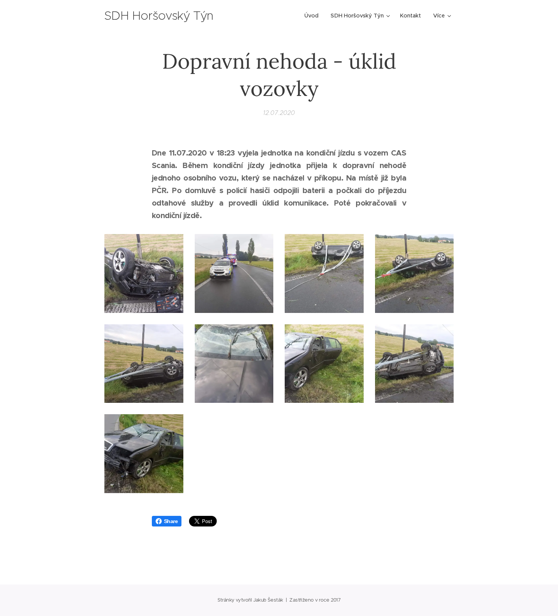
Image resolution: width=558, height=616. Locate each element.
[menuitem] (314, 15)
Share (171, 521)
